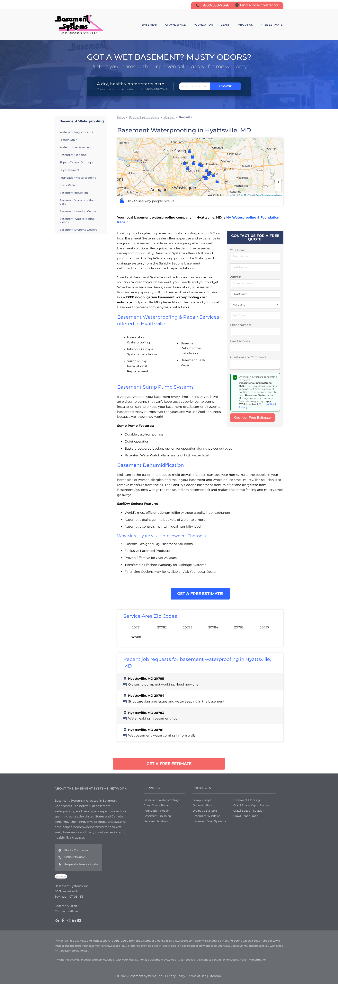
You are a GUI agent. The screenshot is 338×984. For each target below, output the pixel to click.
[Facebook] (62, 920)
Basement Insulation (73, 192)
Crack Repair (68, 185)
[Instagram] (68, 920)
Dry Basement (69, 170)
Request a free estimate (81, 864)
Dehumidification (156, 821)
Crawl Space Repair (157, 805)
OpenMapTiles (246, 194)
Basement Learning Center (77, 211)
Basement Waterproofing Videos (77, 220)
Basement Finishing (157, 816)
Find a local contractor (259, 5)
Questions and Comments (248, 357)
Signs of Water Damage (76, 162)
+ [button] (278, 182)
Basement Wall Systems (209, 821)
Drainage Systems (205, 810)
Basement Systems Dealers (78, 229)
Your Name (237, 250)
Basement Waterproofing (81, 121)
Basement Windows (206, 816)
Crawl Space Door (245, 816)
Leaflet (231, 194)
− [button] (278, 188)
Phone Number (240, 325)
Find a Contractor (76, 850)
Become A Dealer (67, 906)
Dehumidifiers (202, 805)
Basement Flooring (246, 800)
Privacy (243, 407)
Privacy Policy (175, 976)
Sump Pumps (201, 800)
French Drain (68, 140)
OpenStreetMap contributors (268, 194)
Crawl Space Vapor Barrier (251, 805)
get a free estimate (169, 763)
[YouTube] (79, 920)
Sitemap (215, 976)
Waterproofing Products (76, 132)
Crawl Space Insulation (248, 810)
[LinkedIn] (73, 920)
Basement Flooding (73, 155)
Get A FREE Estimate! (200, 593)
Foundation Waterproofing (77, 177)
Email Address (240, 341)
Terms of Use (267, 404)
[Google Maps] (57, 920)
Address (235, 277)
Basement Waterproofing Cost (77, 202)
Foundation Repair (156, 810)
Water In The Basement (75, 147)
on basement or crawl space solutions (202, 945)
